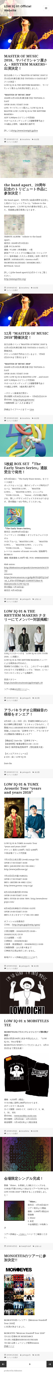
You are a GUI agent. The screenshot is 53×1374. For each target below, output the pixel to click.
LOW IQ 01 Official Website (17, 8)
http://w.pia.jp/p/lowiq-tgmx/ (26, 924)
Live (32, 409)
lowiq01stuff (26, 1246)
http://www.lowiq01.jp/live (25, 130)
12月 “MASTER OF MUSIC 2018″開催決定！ (26, 335)
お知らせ (38, 599)
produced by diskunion (13, 1371)
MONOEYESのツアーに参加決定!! (25, 1257)
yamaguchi (26, 599)
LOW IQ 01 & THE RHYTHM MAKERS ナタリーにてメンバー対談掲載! (26, 615)
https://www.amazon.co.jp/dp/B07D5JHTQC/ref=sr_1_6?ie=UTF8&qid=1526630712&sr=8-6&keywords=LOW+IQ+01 (26, 580)
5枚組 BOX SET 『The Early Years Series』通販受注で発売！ (25, 467)
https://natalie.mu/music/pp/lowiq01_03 (23, 682)
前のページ (3, 1364)
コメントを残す (12, 142)
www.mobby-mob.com (25, 1115)
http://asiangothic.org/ (15, 278)
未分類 (36, 139)
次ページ (49, 1364)
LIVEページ (21, 689)
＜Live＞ (22, 1234)
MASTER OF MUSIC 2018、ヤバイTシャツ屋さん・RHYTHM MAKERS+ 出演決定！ (25, 62)
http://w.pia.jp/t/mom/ (23, 399)
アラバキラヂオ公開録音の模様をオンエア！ (26, 712)
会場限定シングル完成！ (23, 1178)
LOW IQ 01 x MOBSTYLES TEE (26, 1022)
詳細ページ (9, 1346)
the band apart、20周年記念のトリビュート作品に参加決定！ (25, 188)
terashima (26, 139)
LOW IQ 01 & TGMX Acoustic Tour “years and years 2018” (22, 788)
